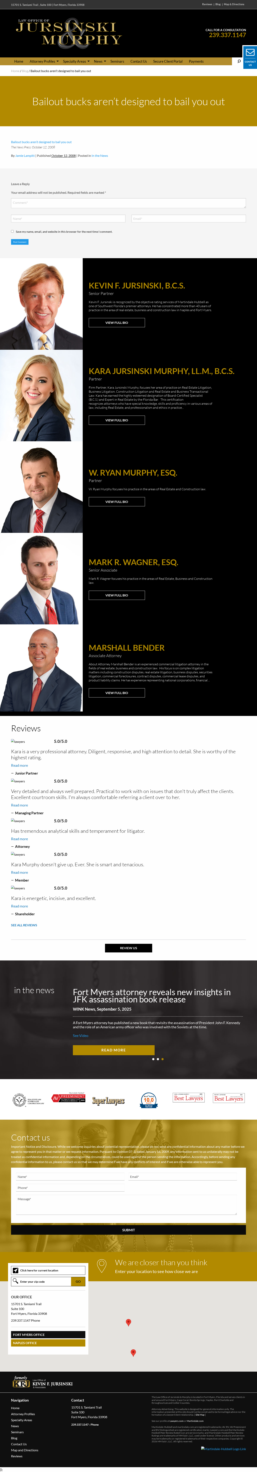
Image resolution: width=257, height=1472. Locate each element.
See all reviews (24, 925)
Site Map (200, 1414)
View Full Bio (116, 322)
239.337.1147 (227, 35)
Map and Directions (24, 1450)
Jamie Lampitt (25, 155)
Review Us (128, 948)
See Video (80, 1035)
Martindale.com (195, 1420)
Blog (218, 4)
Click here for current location (39, 1270)
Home (18, 61)
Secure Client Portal (168, 61)
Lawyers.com (177, 1420)
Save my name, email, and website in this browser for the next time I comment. (64, 231)
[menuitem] (19, 61)
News (98, 61)
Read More (113, 1050)
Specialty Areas (74, 61)
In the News (100, 155)
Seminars (117, 61)
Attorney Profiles (42, 61)
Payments (196, 61)
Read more (19, 765)
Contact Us (139, 61)
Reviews (207, 4)
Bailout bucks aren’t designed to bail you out (41, 142)
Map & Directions (234, 4)
